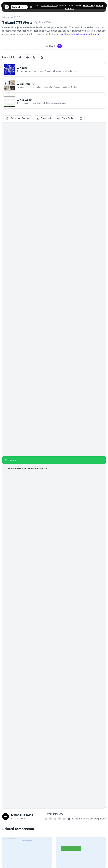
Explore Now (17, 7)
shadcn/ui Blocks (49, 5)
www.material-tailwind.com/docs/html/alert (78, 34)
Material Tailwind (22, 815)
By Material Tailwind (44, 22)
